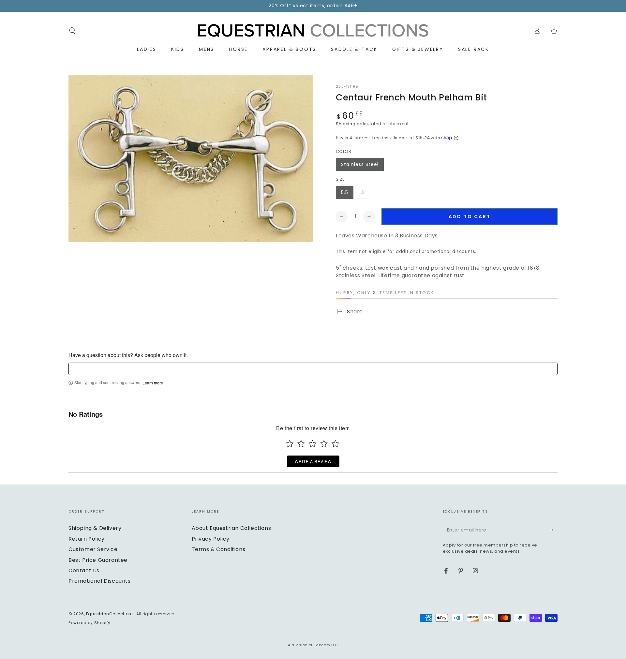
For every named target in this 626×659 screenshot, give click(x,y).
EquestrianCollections (110, 614)
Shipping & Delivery (94, 528)
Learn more (152, 382)
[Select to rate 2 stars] (301, 443)
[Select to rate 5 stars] (335, 443)
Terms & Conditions (219, 549)
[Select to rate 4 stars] (324, 443)
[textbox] (313, 369)
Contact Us (83, 570)
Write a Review (313, 461)
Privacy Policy (211, 539)
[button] (72, 30)
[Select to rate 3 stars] (312, 443)
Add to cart (470, 216)
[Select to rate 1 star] (290, 443)
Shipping (346, 124)
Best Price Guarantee (97, 560)
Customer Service (93, 549)
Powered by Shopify (89, 622)
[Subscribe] (554, 530)
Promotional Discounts (99, 581)
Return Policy (86, 539)
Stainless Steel (360, 164)
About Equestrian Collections (231, 528)
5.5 (344, 192)
